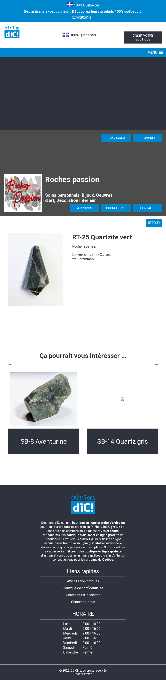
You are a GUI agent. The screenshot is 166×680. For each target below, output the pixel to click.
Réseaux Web (83, 674)
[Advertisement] (83, 91)
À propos (84, 208)
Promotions (116, 208)
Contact (147, 208)
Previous (10, 364)
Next (157, 364)
